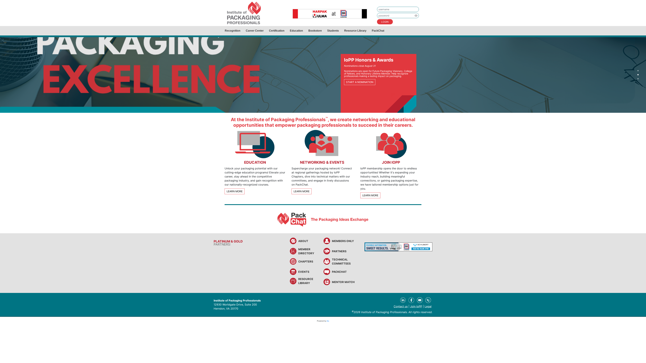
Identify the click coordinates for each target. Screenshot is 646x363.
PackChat (378, 30)
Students (333, 30)
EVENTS (303, 271)
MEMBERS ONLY (343, 241)
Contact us (401, 306)
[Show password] (416, 15)
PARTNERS (339, 251)
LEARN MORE (235, 191)
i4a (328, 321)
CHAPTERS (305, 261)
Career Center (255, 30)
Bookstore (315, 30)
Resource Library (355, 30)
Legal (428, 306)
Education (296, 30)
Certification (276, 30)
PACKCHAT (339, 271)
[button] (638, 71)
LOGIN (385, 21)
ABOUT (303, 241)
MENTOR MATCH (343, 282)
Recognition (232, 30)
